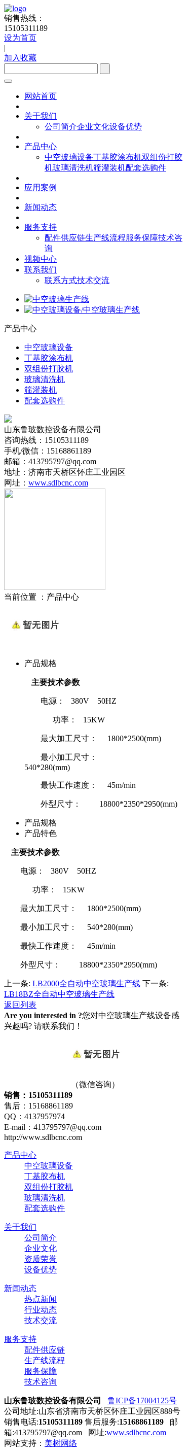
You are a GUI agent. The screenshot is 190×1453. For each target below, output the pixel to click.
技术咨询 (40, 1381)
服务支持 (40, 227)
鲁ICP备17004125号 (142, 1400)
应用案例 (40, 187)
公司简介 (61, 126)
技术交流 (93, 280)
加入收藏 (20, 57)
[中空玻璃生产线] (56, 299)
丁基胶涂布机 (117, 157)
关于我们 (40, 116)
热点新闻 (40, 1299)
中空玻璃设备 (69, 157)
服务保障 (142, 237)
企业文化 (93, 126)
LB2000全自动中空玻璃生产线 (86, 983)
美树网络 (61, 1443)
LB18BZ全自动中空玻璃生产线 (59, 994)
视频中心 (40, 259)
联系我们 (40, 269)
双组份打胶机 (48, 1187)
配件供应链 (65, 237)
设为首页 (20, 37)
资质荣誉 (40, 1259)
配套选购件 (146, 167)
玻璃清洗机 (73, 167)
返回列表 (20, 1004)
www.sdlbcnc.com (58, 482)
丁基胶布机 (44, 1176)
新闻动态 (40, 207)
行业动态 (40, 1309)
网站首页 (40, 96)
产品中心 (40, 146)
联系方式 (61, 280)
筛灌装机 (109, 167)
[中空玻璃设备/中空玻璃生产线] (82, 309)
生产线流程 (105, 237)
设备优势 (125, 126)
